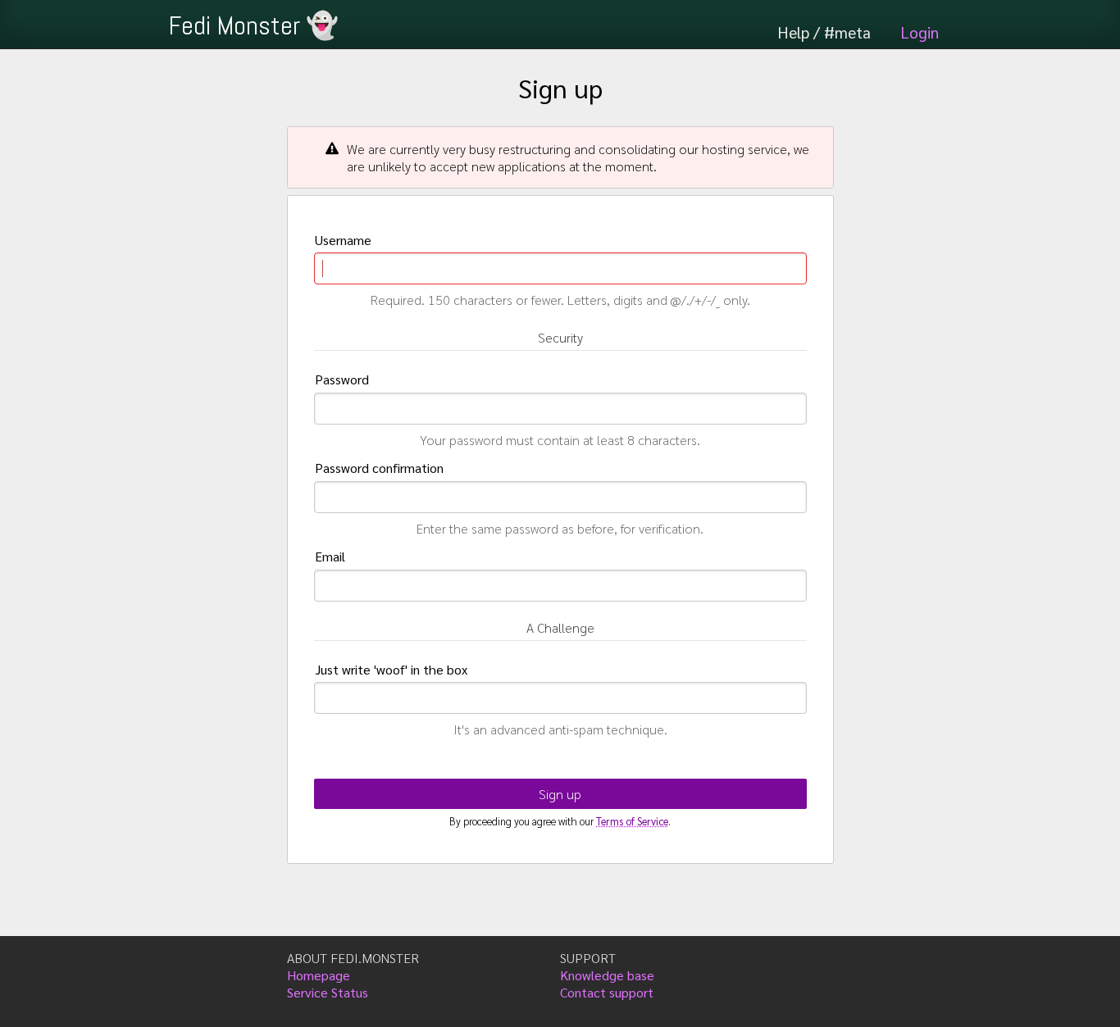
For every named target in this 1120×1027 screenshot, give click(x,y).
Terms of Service (632, 821)
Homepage (318, 975)
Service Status (327, 992)
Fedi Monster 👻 (253, 25)
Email (330, 556)
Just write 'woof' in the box (391, 669)
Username (343, 239)
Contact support (606, 992)
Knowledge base (607, 975)
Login (919, 31)
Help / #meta (824, 31)
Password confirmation (379, 467)
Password (342, 379)
